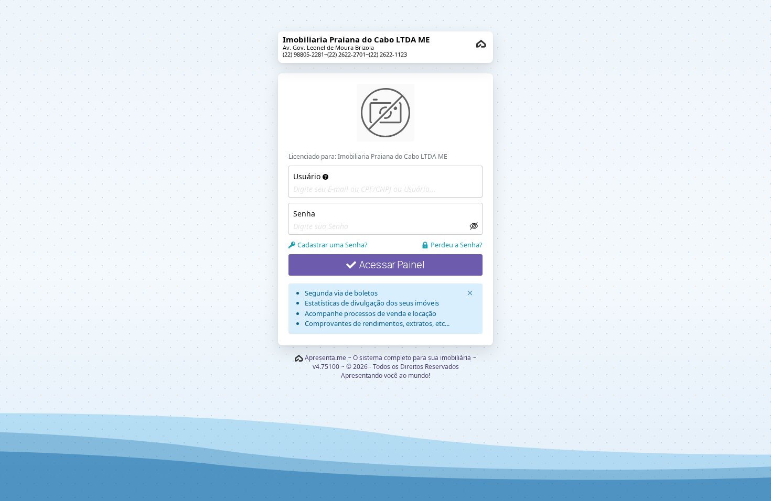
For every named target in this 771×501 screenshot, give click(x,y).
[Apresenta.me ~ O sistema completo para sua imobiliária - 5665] (481, 44)
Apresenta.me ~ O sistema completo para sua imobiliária (388, 357)
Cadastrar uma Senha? (332, 244)
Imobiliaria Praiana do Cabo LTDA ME (392, 156)
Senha (304, 214)
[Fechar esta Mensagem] (470, 292)
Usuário (308, 176)
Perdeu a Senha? (457, 244)
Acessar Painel (392, 264)
